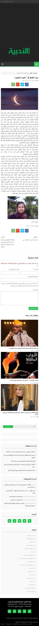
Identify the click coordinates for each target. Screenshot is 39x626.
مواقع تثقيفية (32, 584)
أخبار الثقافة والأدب (30, 539)
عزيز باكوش (32, 490)
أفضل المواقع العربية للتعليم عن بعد (27, 558)
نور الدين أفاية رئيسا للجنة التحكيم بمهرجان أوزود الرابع (21, 470)
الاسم (36, 269)
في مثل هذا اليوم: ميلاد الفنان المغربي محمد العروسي (23, 348)
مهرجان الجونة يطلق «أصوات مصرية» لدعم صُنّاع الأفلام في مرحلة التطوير (19, 456)
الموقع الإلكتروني (33, 276)
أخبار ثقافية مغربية (30, 545)
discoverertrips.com (33, 622)
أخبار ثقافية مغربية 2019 (29, 548)
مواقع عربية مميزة (31, 591)
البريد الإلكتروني (13, 269)
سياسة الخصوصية (31, 578)
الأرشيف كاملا (32, 568)
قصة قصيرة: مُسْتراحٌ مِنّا (16, 500)
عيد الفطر (28, 226)
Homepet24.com (24, 622)
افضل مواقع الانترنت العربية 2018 (27, 565)
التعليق (35, 290)
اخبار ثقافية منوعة (31, 561)
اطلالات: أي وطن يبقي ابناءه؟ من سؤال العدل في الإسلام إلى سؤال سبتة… (19, 466)
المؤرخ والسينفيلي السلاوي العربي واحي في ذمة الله (23, 461)
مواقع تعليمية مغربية (30, 588)
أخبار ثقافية (32, 542)
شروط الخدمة (32, 581)
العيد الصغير (33, 226)
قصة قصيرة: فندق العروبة (15, 496)
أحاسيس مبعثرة (31, 535)
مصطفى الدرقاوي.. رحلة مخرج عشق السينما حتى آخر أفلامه (20, 452)
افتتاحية (30, 624)
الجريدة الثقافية (31, 571)
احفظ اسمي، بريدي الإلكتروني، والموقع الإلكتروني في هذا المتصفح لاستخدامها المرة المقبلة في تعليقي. (19, 284)
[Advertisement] (19, 25)
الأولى (31, 73)
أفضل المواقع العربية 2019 (29, 555)
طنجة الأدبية (34, 80)
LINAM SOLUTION (16, 618)
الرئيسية (35, 73)
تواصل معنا (32, 575)
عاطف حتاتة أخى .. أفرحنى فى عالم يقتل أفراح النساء (24, 380)
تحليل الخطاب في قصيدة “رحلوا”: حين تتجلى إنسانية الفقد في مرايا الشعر (20, 413)
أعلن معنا (32, 552)
